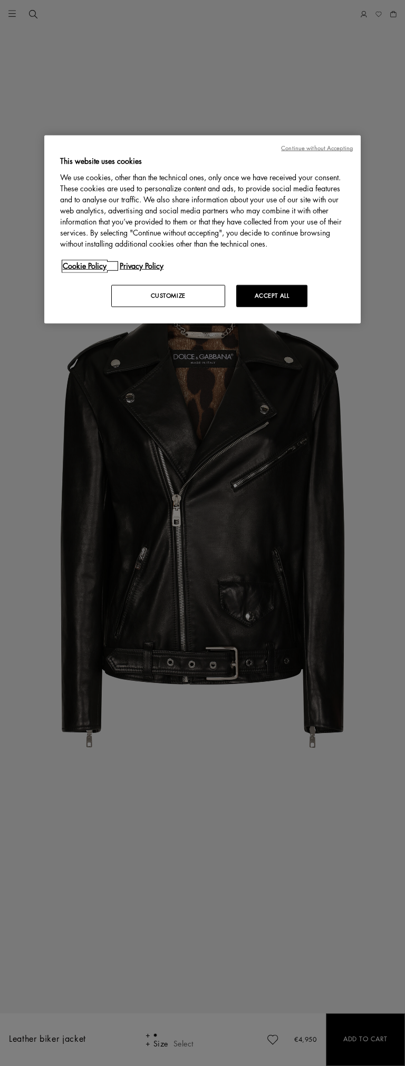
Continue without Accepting (317, 148)
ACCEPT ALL (272, 296)
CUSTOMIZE (168, 296)
